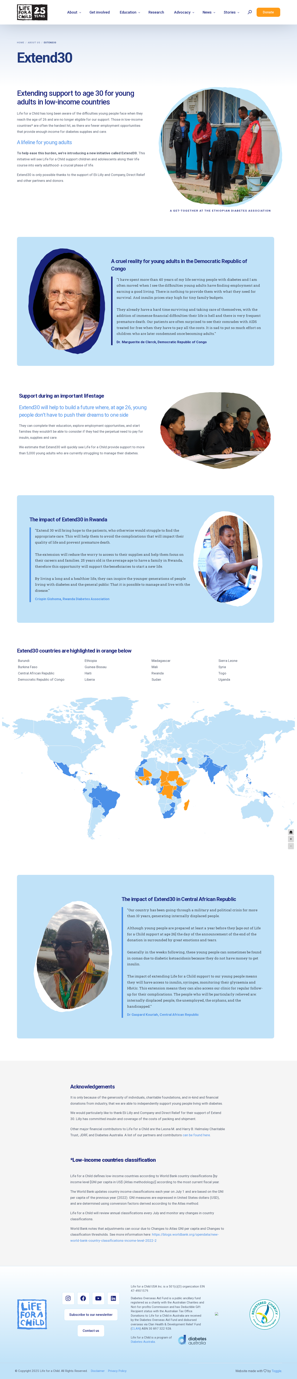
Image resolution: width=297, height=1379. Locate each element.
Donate (268, 12)
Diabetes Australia (143, 1342)
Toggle (276, 1371)
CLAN (136, 1328)
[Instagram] (68, 1298)
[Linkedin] (113, 1298)
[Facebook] (83, 1298)
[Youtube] (98, 1298)
